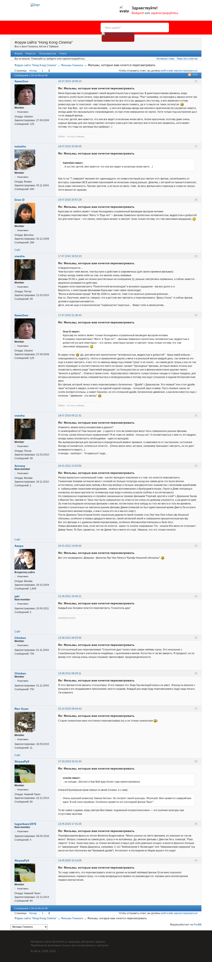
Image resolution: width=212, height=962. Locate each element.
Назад (33, 70)
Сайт (17, 250)
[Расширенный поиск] (118, 37)
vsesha (19, 256)
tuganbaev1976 (25, 824)
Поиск (62, 53)
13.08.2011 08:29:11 (69, 673)
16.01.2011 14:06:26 (69, 545)
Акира (18, 545)
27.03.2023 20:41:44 (70, 761)
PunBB (197, 924)
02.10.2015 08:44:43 (70, 708)
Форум (18, 53)
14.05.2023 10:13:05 (70, 860)
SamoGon (21, 81)
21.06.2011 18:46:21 (69, 596)
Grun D (19, 199)
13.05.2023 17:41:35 (70, 823)
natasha (20, 146)
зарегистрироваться (185, 70)
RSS (195, 74)
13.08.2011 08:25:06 (69, 637)
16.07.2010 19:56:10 (70, 81)
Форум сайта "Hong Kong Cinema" (43, 42)
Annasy (19, 465)
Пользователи (47, 53)
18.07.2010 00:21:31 (70, 415)
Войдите (138, 13)
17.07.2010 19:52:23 (70, 256)
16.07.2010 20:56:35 (70, 146)
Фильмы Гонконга (72, 65)
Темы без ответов (187, 58)
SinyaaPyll (21, 761)
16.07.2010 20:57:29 (70, 199)
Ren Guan (21, 708)
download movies (67, 618)
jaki (16, 596)
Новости (30, 53)
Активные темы (165, 58)
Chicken (20, 637)
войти (164, 70)
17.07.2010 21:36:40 (70, 315)
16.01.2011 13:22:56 (69, 465)
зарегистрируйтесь (164, 13)
